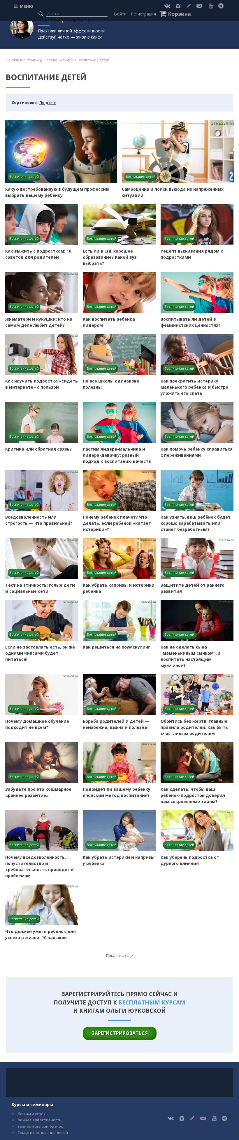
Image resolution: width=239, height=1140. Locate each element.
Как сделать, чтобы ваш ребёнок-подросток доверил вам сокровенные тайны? (193, 795)
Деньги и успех (31, 1113)
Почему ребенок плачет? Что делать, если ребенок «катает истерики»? (117, 523)
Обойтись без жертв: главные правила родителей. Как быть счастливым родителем (194, 727)
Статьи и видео (60, 60)
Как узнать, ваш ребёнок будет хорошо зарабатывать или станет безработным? (196, 523)
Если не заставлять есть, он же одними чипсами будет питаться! (40, 653)
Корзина (179, 13)
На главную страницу (24, 60)
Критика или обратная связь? (38, 449)
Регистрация (143, 14)
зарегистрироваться (120, 1033)
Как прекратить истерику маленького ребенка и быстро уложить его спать (194, 387)
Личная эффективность (39, 1119)
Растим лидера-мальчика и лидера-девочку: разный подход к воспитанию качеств (117, 455)
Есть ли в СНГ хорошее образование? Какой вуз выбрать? (110, 257)
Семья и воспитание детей (42, 1132)
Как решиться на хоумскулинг (116, 647)
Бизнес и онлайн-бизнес (40, 1126)
